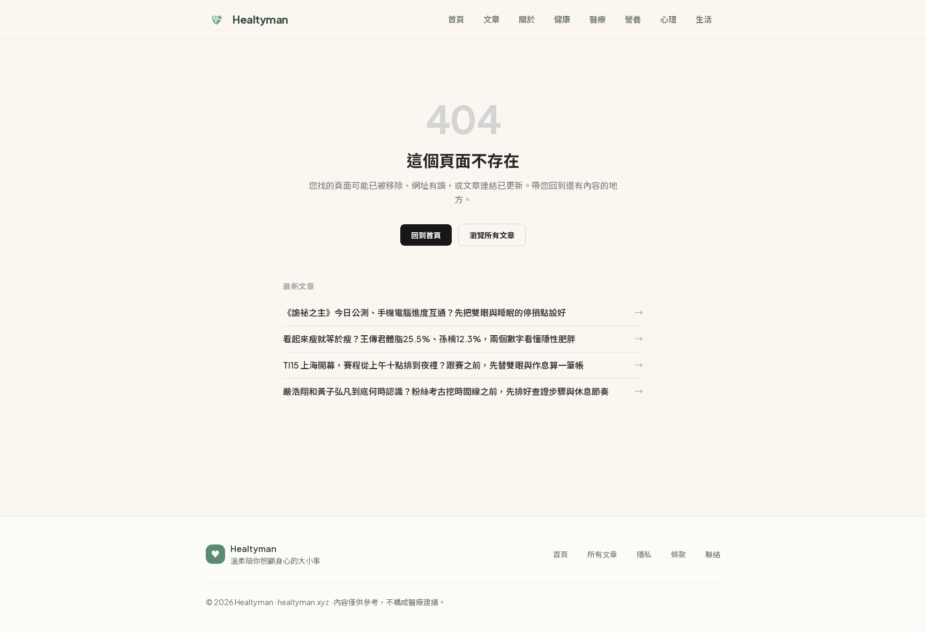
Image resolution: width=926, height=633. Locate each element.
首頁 (456, 19)
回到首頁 (426, 235)
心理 (668, 19)
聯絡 (712, 554)
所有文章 (602, 554)
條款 (678, 554)
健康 (562, 19)
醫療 (597, 19)
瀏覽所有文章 (491, 235)
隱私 (644, 554)
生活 (704, 19)
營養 (633, 19)
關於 (527, 19)
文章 (491, 19)
